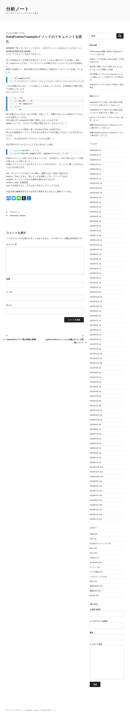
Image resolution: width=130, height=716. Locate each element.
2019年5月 (94, 500)
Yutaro (22, 33)
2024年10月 (94, 193)
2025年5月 (94, 160)
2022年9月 (94, 311)
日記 (91, 581)
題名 (91, 633)
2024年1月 (94, 235)
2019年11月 (94, 472)
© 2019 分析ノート (48, 710)
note (36, 710)
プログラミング (14, 212)
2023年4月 (94, 278)
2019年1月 (94, 519)
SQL (91, 553)
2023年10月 (94, 250)
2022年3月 (94, 339)
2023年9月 (94, 254)
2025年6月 (94, 155)
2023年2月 (94, 287)
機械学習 (93, 591)
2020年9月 (94, 424)
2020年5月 (94, 443)
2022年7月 (94, 320)
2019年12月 (94, 467)
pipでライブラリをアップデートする (104, 117)
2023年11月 (94, 245)
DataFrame (14, 215)
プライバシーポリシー (14, 710)
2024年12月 (94, 183)
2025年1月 (94, 179)
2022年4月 (94, 335)
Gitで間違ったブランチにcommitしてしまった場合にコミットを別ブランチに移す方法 (107, 77)
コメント (11, 244)
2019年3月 (94, 510)
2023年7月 (94, 264)
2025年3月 (94, 169)
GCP (92, 539)
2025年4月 (94, 164)
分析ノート (17, 9)
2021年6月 (94, 382)
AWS (92, 534)
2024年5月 (94, 216)
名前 (8, 279)
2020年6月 (94, 439)
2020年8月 (94, 429)
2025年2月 (94, 174)
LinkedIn (28, 710)
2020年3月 (94, 453)
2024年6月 (94, 212)
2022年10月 (94, 306)
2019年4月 (94, 505)
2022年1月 (94, 349)
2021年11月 (94, 358)
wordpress (94, 562)
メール (9, 292)
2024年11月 (94, 188)
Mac (91, 548)
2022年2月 (94, 344)
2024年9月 (94, 198)
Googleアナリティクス (99, 543)
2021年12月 (94, 354)
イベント (93, 567)
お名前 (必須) (95, 609)
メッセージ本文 (96, 644)
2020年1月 (94, 462)
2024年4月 (94, 221)
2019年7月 (94, 491)
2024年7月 (94, 207)
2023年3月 (94, 283)
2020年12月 (94, 410)
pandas (22, 215)
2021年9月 (94, 368)
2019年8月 (94, 486)
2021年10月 (94, 363)
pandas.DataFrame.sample (18, 51)
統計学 (92, 595)
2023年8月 (94, 259)
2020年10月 (94, 420)
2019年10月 (94, 477)
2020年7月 (94, 434)
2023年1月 (94, 292)
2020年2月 (94, 458)
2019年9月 (94, 481)
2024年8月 (94, 202)
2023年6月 (94, 269)
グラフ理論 (94, 572)
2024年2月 (94, 231)
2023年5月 (94, 273)
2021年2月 (94, 401)
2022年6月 (94, 325)
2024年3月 (94, 226)
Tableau (93, 558)
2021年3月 (94, 396)
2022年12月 (94, 297)
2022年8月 (94, 316)
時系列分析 (94, 586)
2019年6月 (94, 495)
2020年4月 (94, 448)
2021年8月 (94, 372)
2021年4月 (94, 391)
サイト (9, 305)
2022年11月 (94, 302)
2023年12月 (94, 240)
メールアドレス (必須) (99, 621)
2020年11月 (94, 415)
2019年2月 (94, 514)
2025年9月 (94, 150)
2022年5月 (94, 330)
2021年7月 (94, 377)
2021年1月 (94, 406)
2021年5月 (94, 387)
